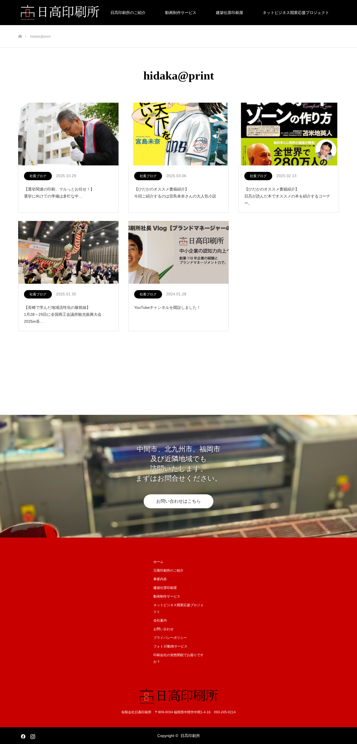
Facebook (22, 735)
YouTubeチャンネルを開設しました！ (167, 307)
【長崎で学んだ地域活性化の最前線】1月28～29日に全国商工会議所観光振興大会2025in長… (63, 314)
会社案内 (160, 620)
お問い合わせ (163, 629)
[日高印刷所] (179, 696)
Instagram (32, 735)
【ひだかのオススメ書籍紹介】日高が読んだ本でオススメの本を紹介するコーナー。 (287, 196)
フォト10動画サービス (170, 646)
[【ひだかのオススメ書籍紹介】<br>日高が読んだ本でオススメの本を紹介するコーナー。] (288, 134)
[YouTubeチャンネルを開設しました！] (178, 252)
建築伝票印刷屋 (229, 12)
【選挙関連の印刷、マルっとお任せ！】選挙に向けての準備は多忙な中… (59, 192)
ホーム (158, 562)
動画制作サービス (180, 12)
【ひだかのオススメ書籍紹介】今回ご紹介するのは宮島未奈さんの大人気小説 (175, 192)
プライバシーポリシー (170, 638)
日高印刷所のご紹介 (128, 12)
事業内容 (160, 579)
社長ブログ (38, 176)
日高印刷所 (190, 735)
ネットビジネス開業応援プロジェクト (296, 12)
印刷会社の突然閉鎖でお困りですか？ (178, 658)
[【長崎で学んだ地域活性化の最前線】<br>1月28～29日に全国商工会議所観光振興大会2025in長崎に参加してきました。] (68, 252)
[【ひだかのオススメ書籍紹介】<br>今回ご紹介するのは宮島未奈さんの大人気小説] (178, 134)
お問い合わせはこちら (178, 501)
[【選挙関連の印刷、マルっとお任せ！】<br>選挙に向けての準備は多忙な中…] (68, 134)
